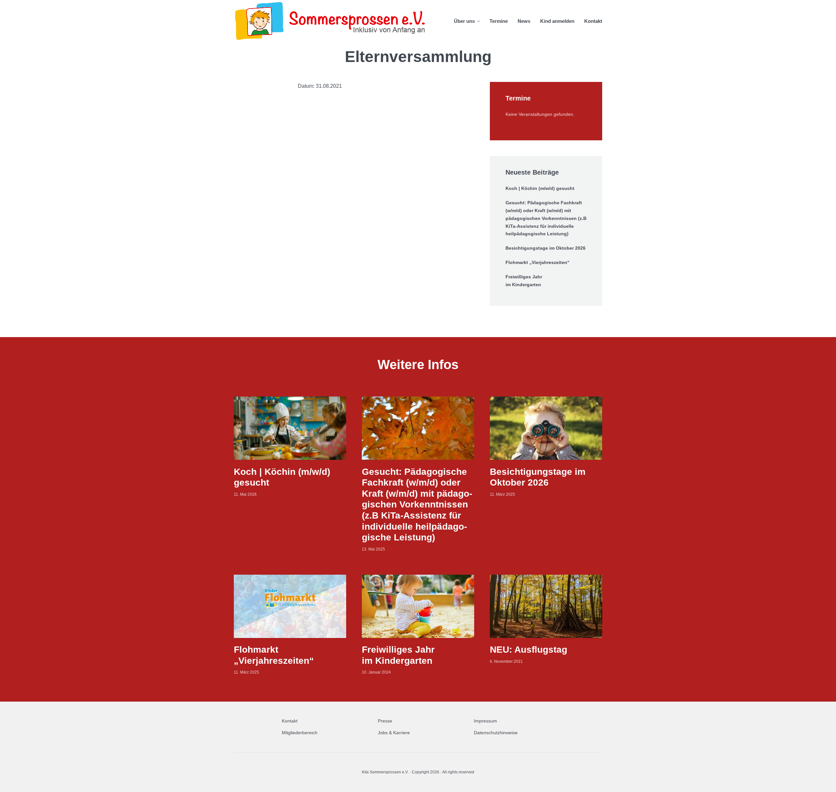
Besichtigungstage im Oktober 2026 (546, 248)
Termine (499, 21)
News (524, 21)
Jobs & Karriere (394, 732)
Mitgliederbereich (299, 732)
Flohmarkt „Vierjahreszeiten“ (538, 262)
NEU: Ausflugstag (528, 649)
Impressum (485, 720)
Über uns (464, 21)
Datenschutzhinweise (496, 732)
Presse (385, 720)
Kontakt (593, 21)
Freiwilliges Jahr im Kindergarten (524, 280)
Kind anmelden (557, 21)
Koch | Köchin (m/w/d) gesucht (540, 188)
